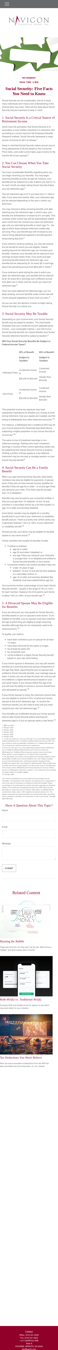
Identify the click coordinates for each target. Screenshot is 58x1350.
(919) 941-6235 (32, 1335)
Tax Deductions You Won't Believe (21, 1057)
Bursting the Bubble (12, 941)
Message (6, 843)
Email (5, 826)
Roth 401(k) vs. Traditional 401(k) (20, 999)
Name (5, 810)
